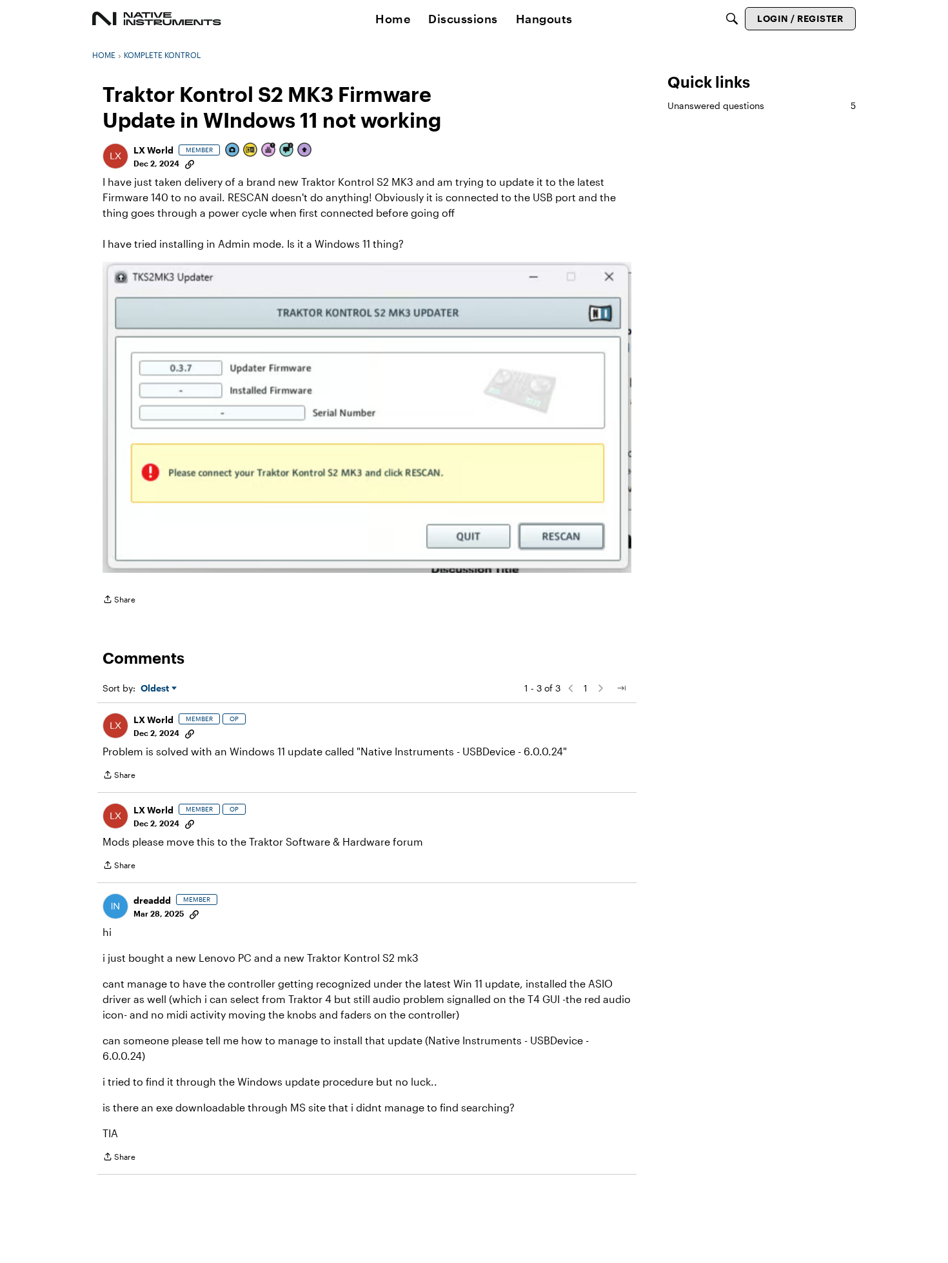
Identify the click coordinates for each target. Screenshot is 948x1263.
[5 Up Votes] (305, 150)
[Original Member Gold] (251, 150)
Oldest (156, 688)
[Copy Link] (189, 163)
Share (119, 601)
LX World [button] (153, 149)
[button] (115, 156)
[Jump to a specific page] (621, 688)
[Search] (732, 18)
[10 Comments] (287, 150)
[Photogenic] (233, 150)
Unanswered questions (761, 105)
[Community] (156, 19)
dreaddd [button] (152, 900)
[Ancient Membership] (269, 150)
